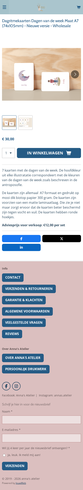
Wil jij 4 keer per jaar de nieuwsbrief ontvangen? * (36, 448)
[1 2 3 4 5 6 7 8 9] (8, 153)
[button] (9, 122)
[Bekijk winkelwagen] (78, 7)
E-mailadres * (11, 430)
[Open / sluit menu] (4, 7)
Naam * (7, 411)
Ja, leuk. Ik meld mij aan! (24, 455)
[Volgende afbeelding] (75, 74)
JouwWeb (21, 483)
